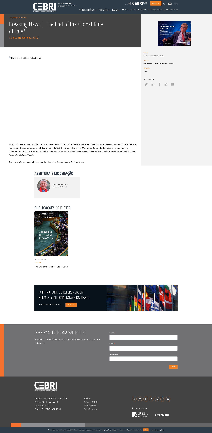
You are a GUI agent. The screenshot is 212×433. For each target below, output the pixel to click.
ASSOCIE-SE (71, 304)
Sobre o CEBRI (91, 402)
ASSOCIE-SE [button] (155, 3)
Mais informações (157, 430)
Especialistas (90, 405)
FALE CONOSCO (172, 10)
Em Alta (87, 398)
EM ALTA (125, 10)
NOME (112, 344)
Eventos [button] (115, 9)
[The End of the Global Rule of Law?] (73, 92)
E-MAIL (112, 333)
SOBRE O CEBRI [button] (157, 10)
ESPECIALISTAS (143, 10)
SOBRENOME (113, 354)
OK (146, 430)
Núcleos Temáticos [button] (87, 9)
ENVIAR (173, 366)
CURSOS (134, 10)
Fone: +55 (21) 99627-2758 (48, 409)
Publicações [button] (103, 9)
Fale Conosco (90, 409)
